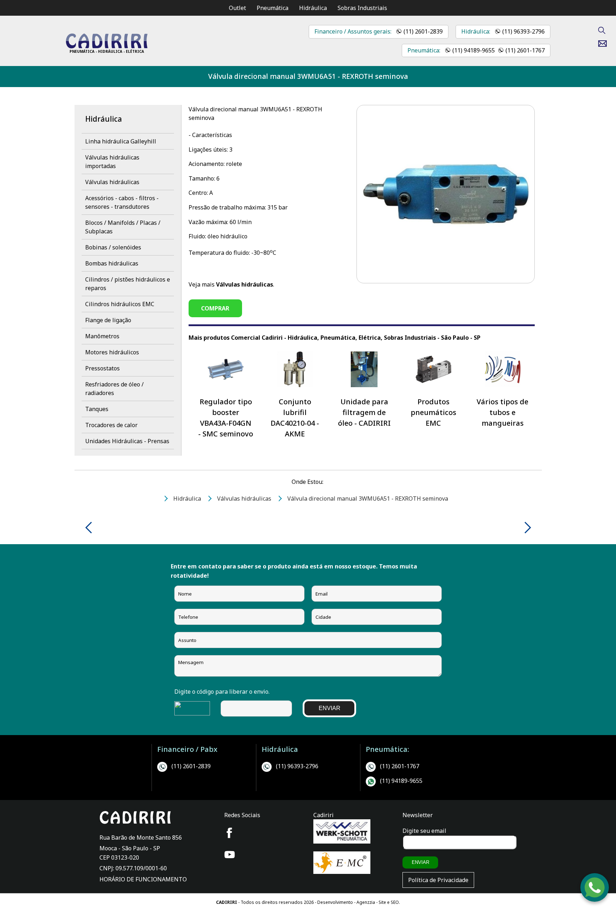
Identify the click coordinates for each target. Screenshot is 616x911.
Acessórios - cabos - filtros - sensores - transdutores (122, 202)
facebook (229, 833)
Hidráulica (313, 8)
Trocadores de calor (111, 425)
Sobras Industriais (362, 8)
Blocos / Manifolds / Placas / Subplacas (122, 227)
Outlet (237, 8)
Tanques (96, 409)
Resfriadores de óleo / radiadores (114, 388)
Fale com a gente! (595, 878)
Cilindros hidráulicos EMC (119, 304)
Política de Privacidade (438, 880)
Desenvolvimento (335, 902)
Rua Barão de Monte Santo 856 (140, 837)
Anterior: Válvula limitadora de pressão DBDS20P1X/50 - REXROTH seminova (91, 527)
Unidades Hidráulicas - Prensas (127, 441)
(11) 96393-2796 (523, 31)
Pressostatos (102, 368)
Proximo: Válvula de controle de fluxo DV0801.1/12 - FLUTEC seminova (525, 527)
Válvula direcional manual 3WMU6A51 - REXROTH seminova (308, 76)
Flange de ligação (108, 320)
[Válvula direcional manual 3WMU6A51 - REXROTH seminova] (107, 46)
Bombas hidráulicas (111, 263)
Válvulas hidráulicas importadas (112, 161)
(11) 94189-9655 (473, 50)
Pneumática (272, 8)
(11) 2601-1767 (525, 50)
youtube (229, 854)
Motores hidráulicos (112, 352)
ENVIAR (329, 708)
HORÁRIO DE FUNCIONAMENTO (143, 879)
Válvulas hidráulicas (112, 182)
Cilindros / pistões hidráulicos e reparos (127, 283)
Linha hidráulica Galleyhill (120, 141)
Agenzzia (365, 902)
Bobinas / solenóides (113, 247)
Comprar (215, 308)
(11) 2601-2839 (423, 31)
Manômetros (102, 336)
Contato (605, 43)
